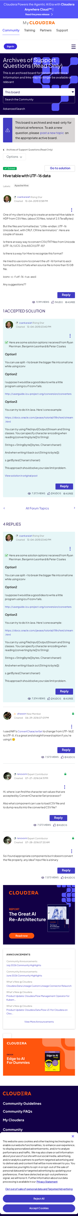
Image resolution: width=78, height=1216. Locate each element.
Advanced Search (14, 108)
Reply (66, 295)
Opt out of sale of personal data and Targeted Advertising (39, 1188)
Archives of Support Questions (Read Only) (29, 149)
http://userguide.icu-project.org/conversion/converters (38, 393)
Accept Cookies (39, 1208)
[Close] (73, 1136)
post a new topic (52, 133)
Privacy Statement (47, 1181)
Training (29, 30)
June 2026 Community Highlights (24, 975)
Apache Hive (21, 185)
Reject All (39, 1198)
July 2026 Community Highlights (23, 965)
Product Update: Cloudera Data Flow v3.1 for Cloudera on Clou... (37, 1011)
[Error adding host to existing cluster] (4, 508)
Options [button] (12, 157)
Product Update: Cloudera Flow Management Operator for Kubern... (37, 998)
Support (62, 30)
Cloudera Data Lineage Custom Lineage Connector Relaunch (39, 985)
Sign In (10, 46)
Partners (45, 30)
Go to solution (60, 168)
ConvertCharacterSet (30, 731)
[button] (72, 208)
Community (11, 30)
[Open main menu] (73, 46)
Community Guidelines (22, 1103)
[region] (39, 1173)
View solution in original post (21, 475)
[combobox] (39, 99)
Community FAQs (17, 1111)
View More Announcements (39, 1021)
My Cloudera (13, 1120)
